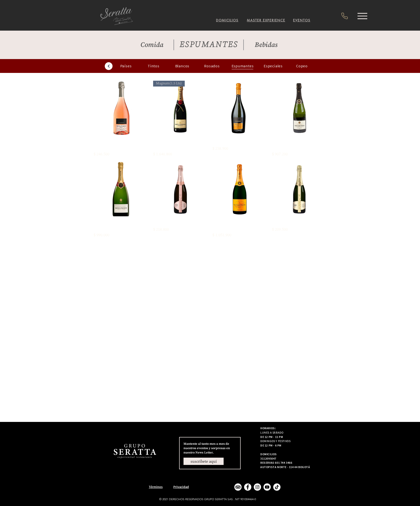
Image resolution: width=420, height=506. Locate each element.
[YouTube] (267, 487)
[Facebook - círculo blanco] (247, 487)
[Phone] (344, 16)
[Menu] (362, 16)
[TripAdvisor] (238, 487)
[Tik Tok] (276, 487)
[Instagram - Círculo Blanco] (257, 487)
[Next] (109, 66)
